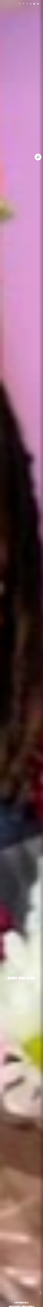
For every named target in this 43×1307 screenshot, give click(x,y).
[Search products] (38, 157)
